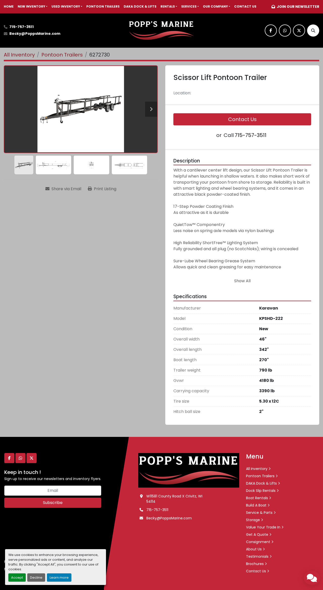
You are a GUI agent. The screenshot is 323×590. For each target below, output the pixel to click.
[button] (32, 6)
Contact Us (245, 6)
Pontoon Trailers (103, 6)
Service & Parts (259, 512)
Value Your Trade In (263, 527)
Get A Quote (257, 534)
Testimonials (257, 556)
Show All (242, 281)
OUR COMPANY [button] (215, 6)
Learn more (59, 577)
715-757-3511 (21, 26)
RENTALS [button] (167, 6)
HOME (9, 6)
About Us (254, 549)
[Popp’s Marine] (188, 469)
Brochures (255, 563)
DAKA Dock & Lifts (140, 6)
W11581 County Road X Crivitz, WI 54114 (174, 499)
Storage (253, 519)
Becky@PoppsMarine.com (34, 33)
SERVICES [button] (189, 6)
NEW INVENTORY (31, 6)
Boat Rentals (257, 497)
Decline (36, 577)
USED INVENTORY (65, 6)
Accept (17, 577)
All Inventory (256, 468)
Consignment (258, 541)
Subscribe (53, 502)
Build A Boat (256, 505)
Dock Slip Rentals (261, 490)
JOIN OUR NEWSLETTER (297, 6)
